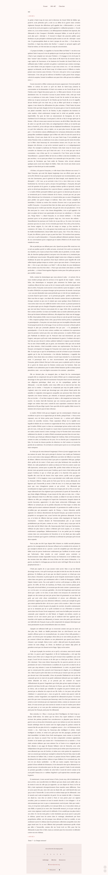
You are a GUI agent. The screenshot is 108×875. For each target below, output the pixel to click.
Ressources (62, 860)
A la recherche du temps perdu (54, 848)
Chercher (62, 6)
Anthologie (46, 860)
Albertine (53, 860)
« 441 (29, 16)
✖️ (59, 869)
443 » (33, 16)
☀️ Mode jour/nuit (52, 869)
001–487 (53, 6)
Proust (45, 6)
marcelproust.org (55, 864)
